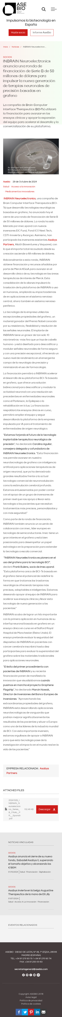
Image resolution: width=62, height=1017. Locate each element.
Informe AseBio (42, 32)
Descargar (44, 809)
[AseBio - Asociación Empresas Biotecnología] (14, 9)
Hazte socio (18, 32)
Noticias (15, 47)
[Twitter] (25, 1012)
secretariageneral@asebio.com (31, 969)
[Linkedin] (37, 1012)
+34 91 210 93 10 (24, 958)
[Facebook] (19, 1012)
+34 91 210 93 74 (42, 958)
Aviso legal (31, 997)
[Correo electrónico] (43, 1012)
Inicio (5, 47)
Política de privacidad (31, 1000)
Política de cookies (31, 1004)
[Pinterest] (31, 1012)
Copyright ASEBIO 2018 (31, 994)
